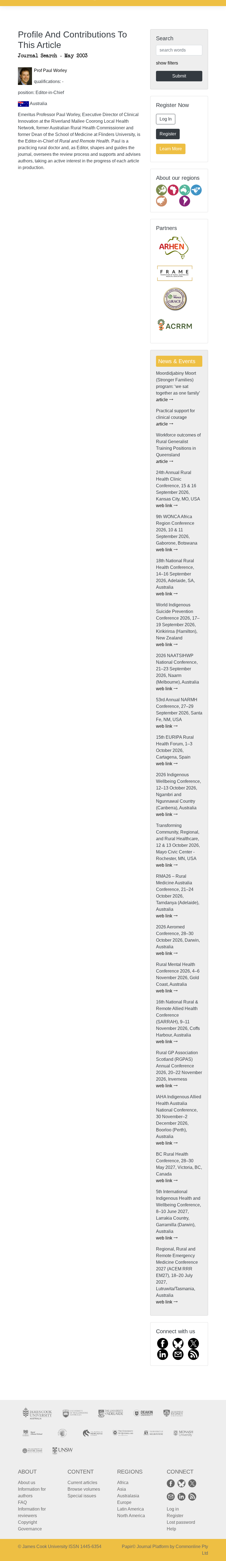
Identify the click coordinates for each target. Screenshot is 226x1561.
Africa (122, 1482)
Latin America (130, 1509)
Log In (166, 119)
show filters (167, 63)
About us (26, 1482)
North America (131, 1515)
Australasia (128, 1495)
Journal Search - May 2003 (52, 55)
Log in (173, 1509)
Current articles (82, 1482)
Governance (30, 1529)
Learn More (171, 148)
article (162, 399)
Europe (124, 1502)
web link (164, 505)
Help (171, 1529)
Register (168, 134)
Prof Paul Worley (50, 70)
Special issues (82, 1495)
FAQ (22, 1502)
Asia (121, 1489)
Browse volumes (84, 1489)
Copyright (27, 1522)
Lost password (181, 1522)
